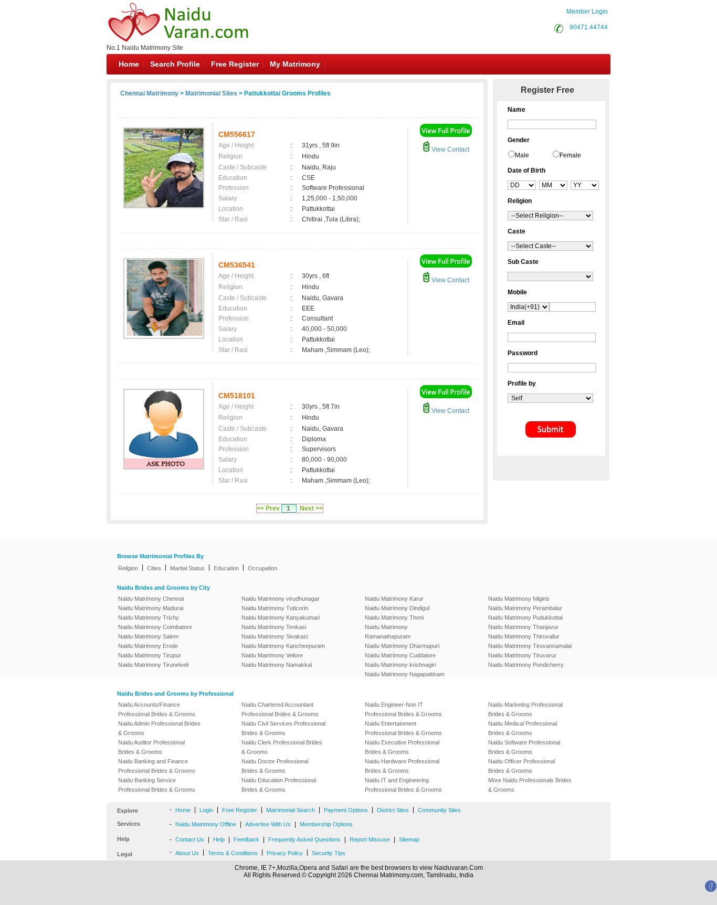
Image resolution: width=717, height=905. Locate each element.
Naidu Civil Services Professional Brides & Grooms (283, 728)
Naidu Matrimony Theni (394, 617)
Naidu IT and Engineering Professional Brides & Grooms (403, 785)
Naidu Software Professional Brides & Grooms (524, 747)
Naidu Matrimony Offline (205, 824)
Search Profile (175, 64)
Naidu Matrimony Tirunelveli (153, 665)
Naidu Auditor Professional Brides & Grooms (151, 747)
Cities (154, 568)
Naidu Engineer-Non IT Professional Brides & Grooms (403, 709)
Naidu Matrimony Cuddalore (400, 655)
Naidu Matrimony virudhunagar (280, 598)
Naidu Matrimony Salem (148, 636)
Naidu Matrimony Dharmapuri (402, 646)
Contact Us (189, 839)
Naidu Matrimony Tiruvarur (522, 655)
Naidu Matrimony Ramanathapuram (387, 632)
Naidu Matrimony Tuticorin (274, 608)
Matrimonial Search (290, 810)
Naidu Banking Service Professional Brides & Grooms (156, 785)
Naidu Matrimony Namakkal (276, 665)
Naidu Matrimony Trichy (148, 617)
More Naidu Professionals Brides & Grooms (530, 785)
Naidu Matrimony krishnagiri (400, 665)
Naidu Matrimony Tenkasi (273, 627)
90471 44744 (589, 27)
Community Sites (439, 810)
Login (206, 810)
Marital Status (187, 568)
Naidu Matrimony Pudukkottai (525, 617)
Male (522, 155)
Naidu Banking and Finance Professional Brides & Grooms (156, 766)
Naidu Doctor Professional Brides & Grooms (274, 766)
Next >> (311, 508)
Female (570, 155)
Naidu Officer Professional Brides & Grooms (521, 766)
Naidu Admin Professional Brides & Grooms (159, 728)
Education (226, 568)
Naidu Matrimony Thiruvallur (524, 636)
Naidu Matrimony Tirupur (149, 655)
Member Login (587, 11)
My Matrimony (295, 64)
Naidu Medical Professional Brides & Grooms (522, 728)
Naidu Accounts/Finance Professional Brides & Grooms (156, 709)
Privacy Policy (285, 853)
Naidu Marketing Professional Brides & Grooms (525, 709)
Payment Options (346, 810)
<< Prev (268, 508)
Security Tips (328, 853)
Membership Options (326, 824)
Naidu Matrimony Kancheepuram (283, 646)
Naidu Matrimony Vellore (272, 655)
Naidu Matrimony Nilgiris (519, 598)
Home (129, 64)
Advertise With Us (268, 824)
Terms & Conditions (233, 853)
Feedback (246, 839)
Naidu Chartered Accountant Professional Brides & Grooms (280, 709)
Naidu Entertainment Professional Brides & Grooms (403, 728)
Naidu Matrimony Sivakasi (274, 636)
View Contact (449, 149)
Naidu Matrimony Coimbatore (155, 627)
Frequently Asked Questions (304, 839)
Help (219, 839)
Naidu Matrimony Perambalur (525, 608)
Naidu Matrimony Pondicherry (526, 665)
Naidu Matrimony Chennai (151, 598)
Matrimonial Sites (211, 93)
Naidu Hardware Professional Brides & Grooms (402, 766)
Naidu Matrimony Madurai (150, 608)
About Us (187, 853)
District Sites (393, 810)
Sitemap (409, 839)
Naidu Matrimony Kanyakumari (280, 617)
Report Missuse (370, 839)
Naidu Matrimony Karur (394, 598)
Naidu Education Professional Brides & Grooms (278, 785)
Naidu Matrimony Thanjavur (523, 627)
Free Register (235, 64)
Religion (128, 568)
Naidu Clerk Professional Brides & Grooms (281, 747)
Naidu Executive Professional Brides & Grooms (402, 747)
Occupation (262, 568)
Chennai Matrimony (149, 93)
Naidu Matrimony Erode (148, 646)
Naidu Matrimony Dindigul (397, 608)
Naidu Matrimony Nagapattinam (405, 674)
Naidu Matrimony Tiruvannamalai (530, 646)
